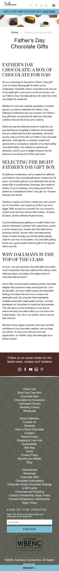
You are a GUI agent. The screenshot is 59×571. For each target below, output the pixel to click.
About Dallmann (29, 418)
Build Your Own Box (30, 392)
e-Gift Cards (29, 488)
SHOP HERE (49, 12)
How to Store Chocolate (29, 429)
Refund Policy (29, 437)
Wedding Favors (29, 407)
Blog (29, 462)
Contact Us (29, 422)
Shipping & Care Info (29, 440)
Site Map (29, 447)
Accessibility (29, 444)
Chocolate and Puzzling (29, 492)
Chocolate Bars (29, 396)
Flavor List (29, 389)
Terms (29, 451)
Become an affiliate (29, 458)
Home (14, 32)
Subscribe (29, 529)
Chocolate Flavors (30, 403)
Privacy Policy (29, 455)
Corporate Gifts (29, 477)
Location (29, 433)
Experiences (29, 470)
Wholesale (29, 411)
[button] (29, 568)
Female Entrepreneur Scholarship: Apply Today (29, 501)
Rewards (29, 426)
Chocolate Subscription (30, 481)
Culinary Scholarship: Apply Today (29, 495)
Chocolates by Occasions (29, 400)
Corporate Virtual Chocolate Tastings (29, 484)
